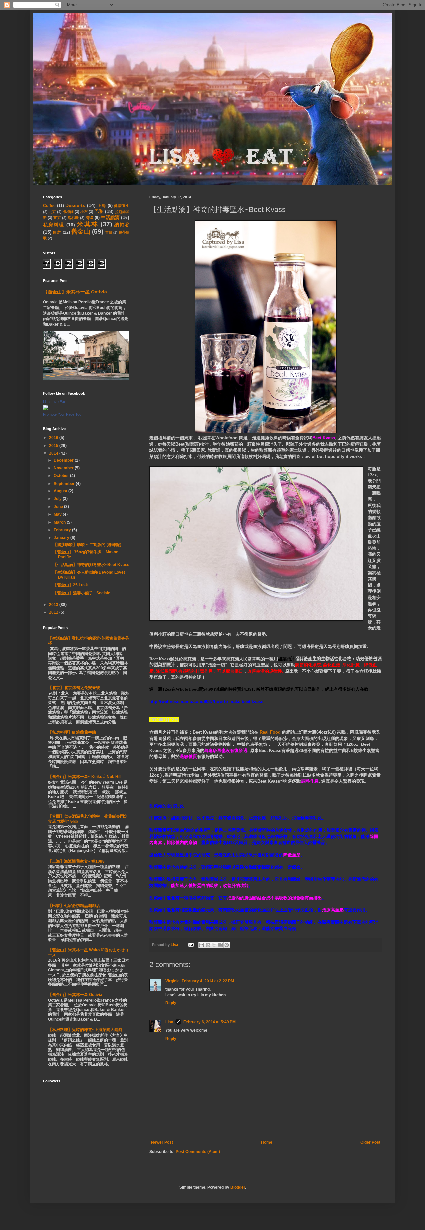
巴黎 (99, 211)
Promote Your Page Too (62, 414)
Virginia (172, 981)
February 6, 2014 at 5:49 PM (209, 1022)
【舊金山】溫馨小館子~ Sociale (81, 593)
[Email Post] (190, 945)
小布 (84, 212)
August (61, 491)
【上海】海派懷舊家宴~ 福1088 (76, 861)
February (63, 530)
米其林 (87, 224)
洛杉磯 (73, 218)
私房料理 (53, 224)
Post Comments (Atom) (198, 1151)
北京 (52, 212)
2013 (54, 604)
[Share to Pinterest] (226, 945)
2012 (54, 612)
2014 (54, 453)
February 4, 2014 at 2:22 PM (208, 981)
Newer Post (162, 1142)
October (62, 475)
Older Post (370, 1142)
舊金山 (80, 231)
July (58, 498)
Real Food (270, 732)
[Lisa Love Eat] (45, 408)
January (62, 537)
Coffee (49, 205)
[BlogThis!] (208, 945)
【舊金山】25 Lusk (70, 585)
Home (266, 1142)
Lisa (169, 1022)
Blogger (237, 1187)
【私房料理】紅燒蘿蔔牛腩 (72, 732)
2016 (54, 437)
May (58, 514)
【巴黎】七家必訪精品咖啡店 (74, 905)
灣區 (90, 217)
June (59, 506)
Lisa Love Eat (54, 402)
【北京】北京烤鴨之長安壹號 (74, 687)
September (65, 483)
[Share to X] (214, 945)
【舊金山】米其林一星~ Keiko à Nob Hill (84, 776)
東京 (57, 218)
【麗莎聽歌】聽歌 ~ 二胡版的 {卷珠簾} (87, 544)
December (64, 460)
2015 (54, 445)
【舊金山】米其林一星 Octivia (75, 291)
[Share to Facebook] (220, 945)
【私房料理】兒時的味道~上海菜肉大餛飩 (85, 1029)
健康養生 (121, 206)
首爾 (108, 232)
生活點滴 (110, 217)
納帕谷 (121, 224)
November (64, 468)
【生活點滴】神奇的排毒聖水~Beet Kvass (91, 564)
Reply (170, 1003)
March (60, 522)
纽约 (57, 232)
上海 (101, 205)
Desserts (75, 205)
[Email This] (201, 945)
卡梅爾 (68, 212)
